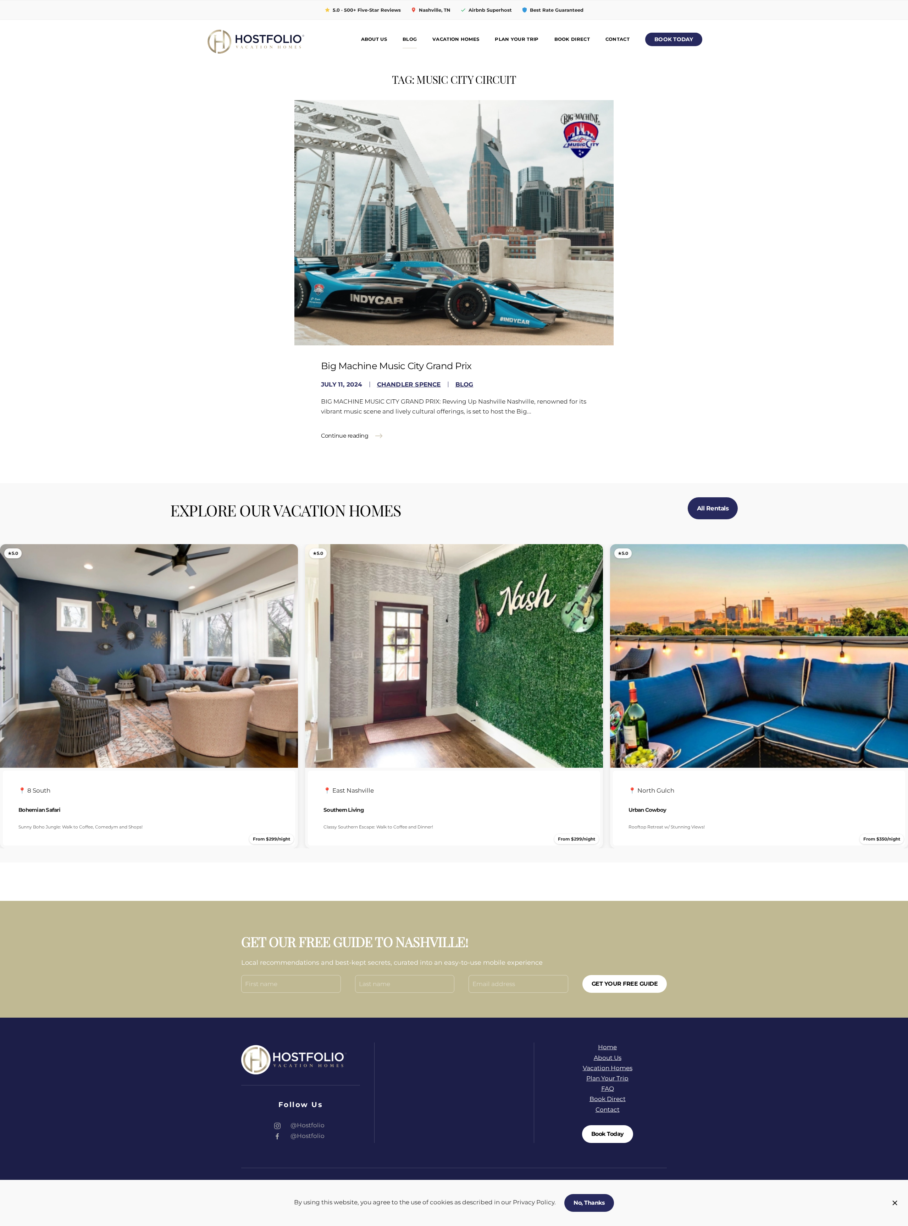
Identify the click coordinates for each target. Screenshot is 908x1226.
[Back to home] (255, 39)
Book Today (673, 39)
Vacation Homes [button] (455, 39)
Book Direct (572, 39)
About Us (374, 39)
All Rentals (713, 508)
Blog (410, 39)
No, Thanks (589, 1202)
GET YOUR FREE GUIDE (625, 983)
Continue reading (344, 435)
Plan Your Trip (516, 39)
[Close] (894, 1202)
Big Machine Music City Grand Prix (396, 366)
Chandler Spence (409, 384)
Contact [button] (617, 39)
